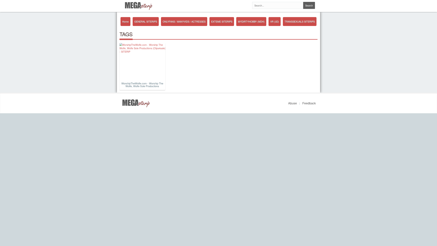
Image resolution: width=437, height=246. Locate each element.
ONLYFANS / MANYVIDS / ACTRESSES (184, 21)
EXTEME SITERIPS (221, 21)
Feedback (309, 103)
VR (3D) (274, 21)
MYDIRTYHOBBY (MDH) (251, 21)
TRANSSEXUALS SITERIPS (300, 21)
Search (309, 5)
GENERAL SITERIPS (145, 21)
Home (125, 21)
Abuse (292, 103)
